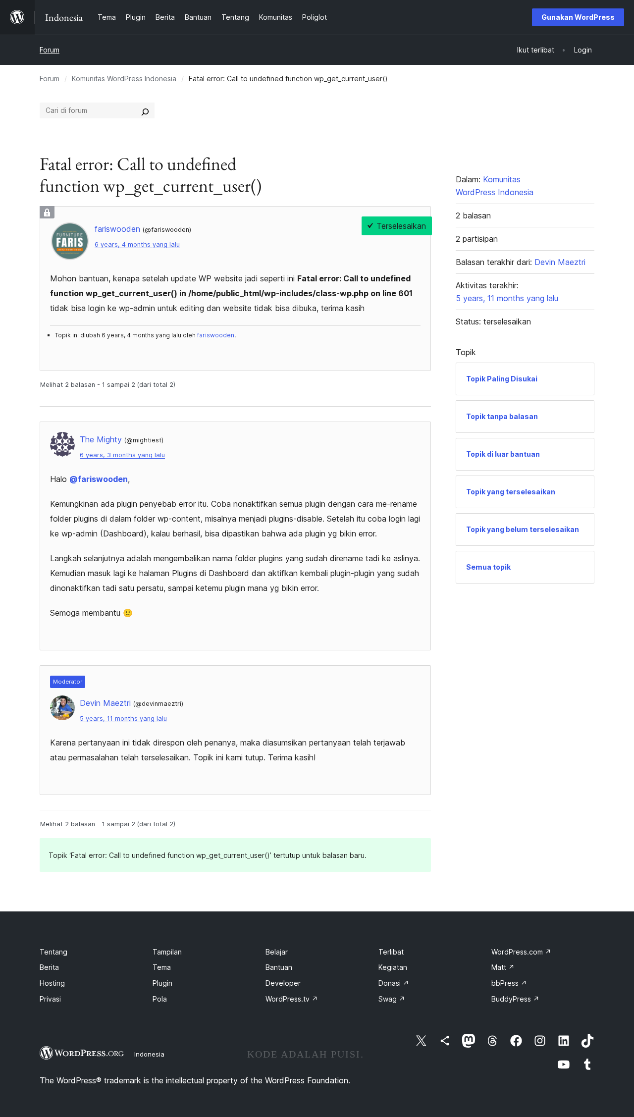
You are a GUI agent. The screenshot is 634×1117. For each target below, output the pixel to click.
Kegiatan (392, 967)
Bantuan (278, 967)
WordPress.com (521, 952)
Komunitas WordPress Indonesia (124, 78)
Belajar (276, 952)
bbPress (509, 983)
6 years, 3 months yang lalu (122, 455)
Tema (162, 967)
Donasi (393, 983)
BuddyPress (515, 999)
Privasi (50, 999)
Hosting (52, 983)
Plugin (162, 983)
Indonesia (149, 1054)
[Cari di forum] (145, 110)
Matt (503, 967)
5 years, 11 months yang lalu (123, 718)
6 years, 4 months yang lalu (137, 244)
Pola (160, 999)
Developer (283, 983)
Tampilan (167, 952)
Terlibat (391, 952)
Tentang (53, 952)
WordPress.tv (291, 999)
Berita (49, 967)
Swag (391, 999)
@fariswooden (98, 479)
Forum (49, 50)
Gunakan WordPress (578, 17)
